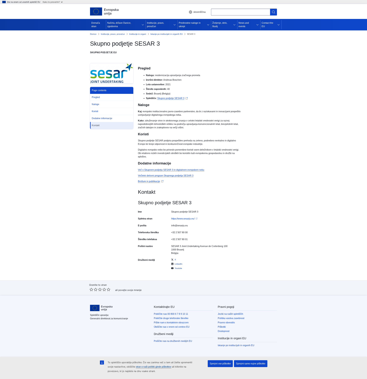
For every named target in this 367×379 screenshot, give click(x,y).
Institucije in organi (137, 34)
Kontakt (95, 125)
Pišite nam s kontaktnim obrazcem (171, 322)
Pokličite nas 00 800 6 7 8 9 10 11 (171, 314)
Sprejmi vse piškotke (220, 363)
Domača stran (95, 25)
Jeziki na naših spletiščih (230, 314)
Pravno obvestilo (226, 322)
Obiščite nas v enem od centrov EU (172, 327)
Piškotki (222, 327)
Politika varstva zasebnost (231, 318)
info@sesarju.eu (179, 225)
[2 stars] (93, 289)
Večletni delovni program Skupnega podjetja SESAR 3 (165, 175)
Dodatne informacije (102, 118)
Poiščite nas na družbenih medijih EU (173, 341)
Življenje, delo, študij (219, 25)
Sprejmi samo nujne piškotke (250, 363)
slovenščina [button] (199, 12)
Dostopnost (223, 331)
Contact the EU (267, 25)
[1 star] (91, 289)
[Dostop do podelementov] (143, 24)
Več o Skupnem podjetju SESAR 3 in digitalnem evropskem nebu (171, 170)
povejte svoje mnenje (129, 290)
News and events (244, 25)
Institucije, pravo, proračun (155, 25)
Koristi (95, 111)
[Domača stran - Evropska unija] (104, 11)
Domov (93, 34)
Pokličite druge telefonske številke (171, 318)
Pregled (96, 97)
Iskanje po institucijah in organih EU (166, 34)
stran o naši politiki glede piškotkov (153, 367)
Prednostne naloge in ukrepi (190, 25)
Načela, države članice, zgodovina (119, 25)
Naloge (95, 104)
